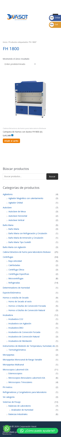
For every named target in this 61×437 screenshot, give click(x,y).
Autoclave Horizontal (18, 216)
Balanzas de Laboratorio (20, 405)
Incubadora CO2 (16, 319)
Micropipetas (8, 354)
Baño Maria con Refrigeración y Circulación (28, 233)
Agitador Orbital (16, 202)
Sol (54, 24)
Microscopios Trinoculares (20, 382)
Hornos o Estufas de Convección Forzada (27, 306)
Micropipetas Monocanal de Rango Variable (22, 359)
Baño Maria (8, 225)
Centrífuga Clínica (16, 269)
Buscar (52, 176)
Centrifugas (8, 257)
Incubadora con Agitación (20, 323)
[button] (37, 431)
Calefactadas (14, 265)
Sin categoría (8, 397)
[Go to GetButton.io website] (6, 434)
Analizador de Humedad (22, 409)
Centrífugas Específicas (19, 274)
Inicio (5, 42)
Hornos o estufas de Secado (16, 297)
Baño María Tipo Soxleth (20, 242)
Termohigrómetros (17, 349)
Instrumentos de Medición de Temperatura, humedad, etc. (29, 346)
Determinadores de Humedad (16, 287)
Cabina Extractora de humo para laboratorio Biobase (27, 252)
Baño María (14, 229)
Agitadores (8, 194)
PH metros (7, 387)
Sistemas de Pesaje (12, 402)
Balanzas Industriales (18, 414)
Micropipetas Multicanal (13, 364)
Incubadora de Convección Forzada (24, 332)
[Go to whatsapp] (6, 428)
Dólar (55, 17)
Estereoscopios (15, 373)
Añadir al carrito (11, 140)
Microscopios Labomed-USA (15, 369)
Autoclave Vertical (16, 220)
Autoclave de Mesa (17, 211)
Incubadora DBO (16, 327)
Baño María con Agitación (14, 247)
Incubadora (8, 315)
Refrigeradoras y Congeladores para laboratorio (25, 392)
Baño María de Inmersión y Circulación (26, 237)
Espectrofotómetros (12, 292)
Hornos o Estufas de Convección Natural (27, 310)
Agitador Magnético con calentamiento (26, 198)
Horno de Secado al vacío (20, 301)
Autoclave (7, 207)
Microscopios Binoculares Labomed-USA (27, 377)
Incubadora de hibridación (20, 341)
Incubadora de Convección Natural (24, 336)
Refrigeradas (14, 282)
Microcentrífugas (16, 278)
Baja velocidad (15, 261)
